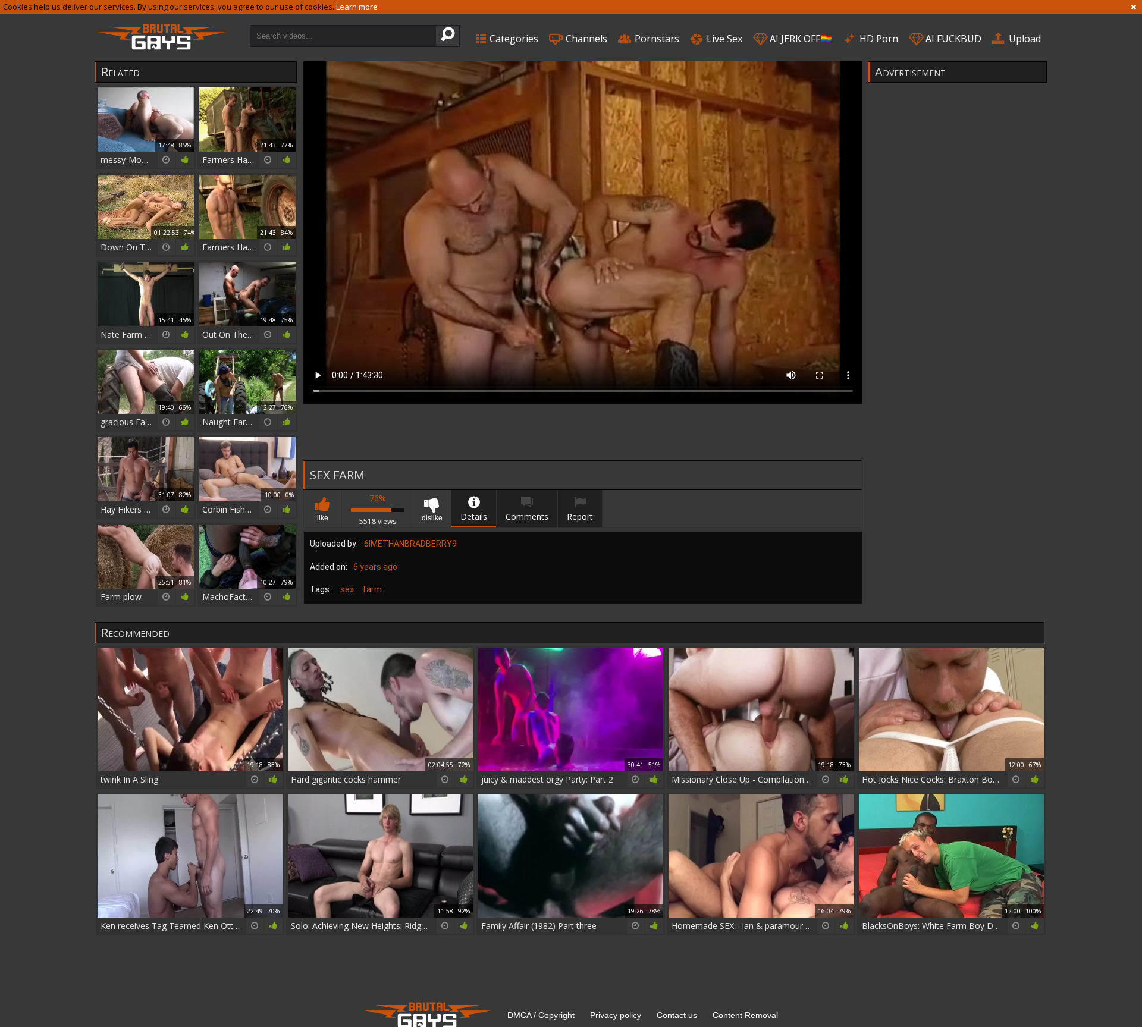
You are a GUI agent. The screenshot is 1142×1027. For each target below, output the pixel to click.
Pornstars (655, 38)
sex (347, 589)
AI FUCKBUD (952, 38)
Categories (512, 38)
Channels (585, 38)
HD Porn (877, 38)
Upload (1023, 38)
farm (372, 589)
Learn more (357, 6)
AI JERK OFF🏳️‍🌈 (799, 38)
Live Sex (723, 38)
